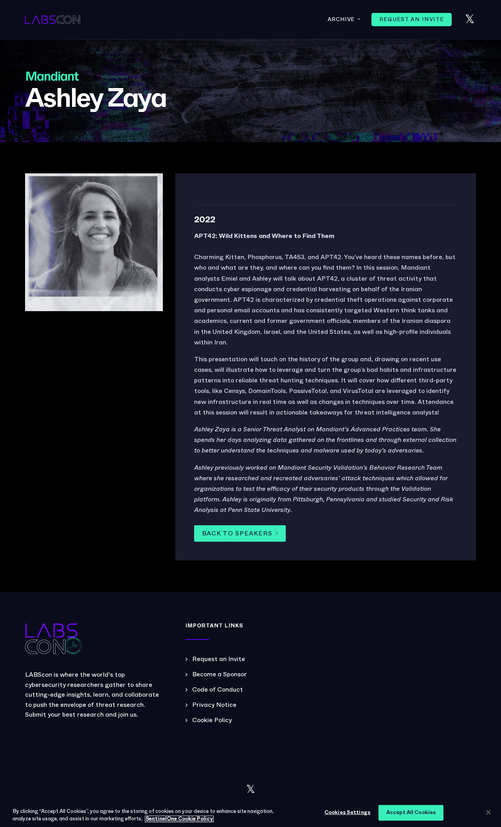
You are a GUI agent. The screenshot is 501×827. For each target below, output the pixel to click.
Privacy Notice (214, 705)
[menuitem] (411, 19)
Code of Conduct (217, 689)
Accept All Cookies (411, 812)
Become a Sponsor (219, 674)
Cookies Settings (347, 812)
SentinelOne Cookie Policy (179, 819)
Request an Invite (218, 659)
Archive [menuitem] (344, 19)
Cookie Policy (212, 720)
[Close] (488, 812)
